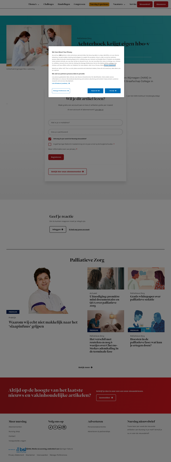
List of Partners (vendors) (60, 83)
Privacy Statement (109, 65)
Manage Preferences (60, 90)
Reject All (94, 90)
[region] (86, 71)
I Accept (111, 90)
